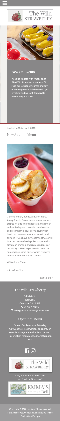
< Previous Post (15, 270)
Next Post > (46, 277)
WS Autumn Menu (16, 261)
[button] (5, 3)
